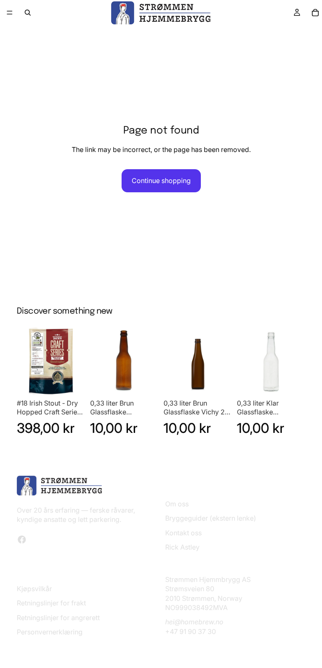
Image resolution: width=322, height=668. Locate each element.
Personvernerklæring (50, 632)
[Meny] (9, 12)
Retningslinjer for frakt (51, 603)
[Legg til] (72, 382)
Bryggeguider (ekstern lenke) (210, 518)
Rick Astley (182, 547)
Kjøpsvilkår (34, 588)
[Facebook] (22, 539)
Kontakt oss (183, 533)
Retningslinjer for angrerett (58, 617)
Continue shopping (161, 180)
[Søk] (27, 12)
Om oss (177, 504)
